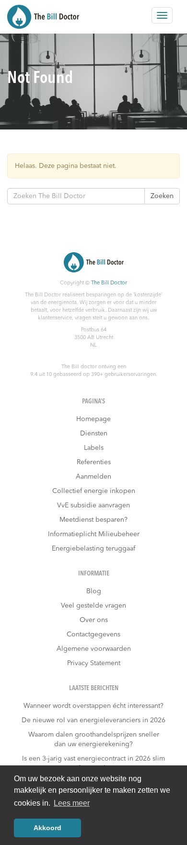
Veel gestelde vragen (93, 605)
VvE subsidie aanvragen (93, 505)
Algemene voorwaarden (94, 648)
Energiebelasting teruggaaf (93, 548)
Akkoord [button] (47, 828)
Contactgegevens (93, 634)
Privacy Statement (93, 663)
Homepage (93, 419)
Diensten (93, 433)
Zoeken (162, 196)
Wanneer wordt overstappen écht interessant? (93, 706)
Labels (94, 448)
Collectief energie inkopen (93, 491)
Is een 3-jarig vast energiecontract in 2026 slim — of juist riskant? (93, 763)
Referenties (94, 462)
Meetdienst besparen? (93, 519)
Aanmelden (93, 476)
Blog (93, 591)
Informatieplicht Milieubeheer (94, 534)
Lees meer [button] (72, 803)
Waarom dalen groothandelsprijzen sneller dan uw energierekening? (93, 739)
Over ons (94, 620)
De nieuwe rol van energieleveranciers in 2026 (93, 720)
